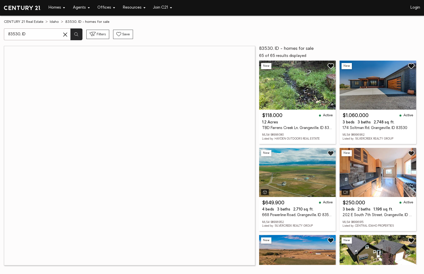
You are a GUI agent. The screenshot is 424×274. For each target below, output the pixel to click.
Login (415, 8)
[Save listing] (331, 66)
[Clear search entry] (65, 34)
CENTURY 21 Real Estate (23, 22)
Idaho (54, 22)
